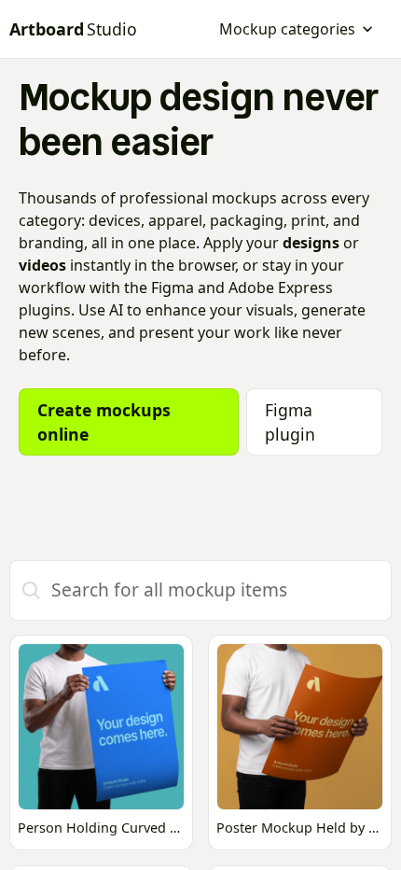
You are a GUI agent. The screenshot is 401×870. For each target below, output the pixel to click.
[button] (296, 29)
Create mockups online (104, 422)
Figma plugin (290, 422)
